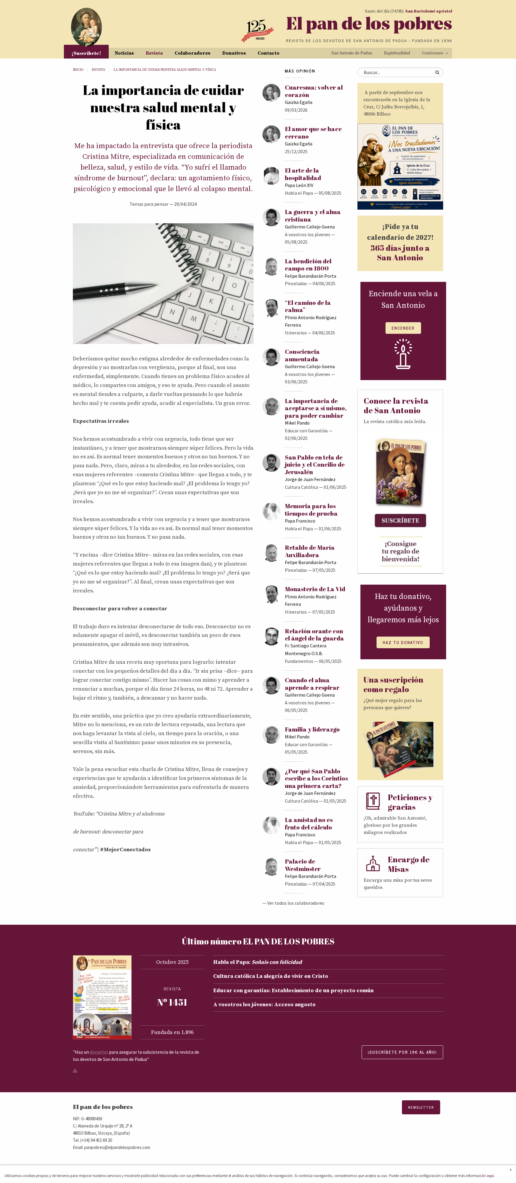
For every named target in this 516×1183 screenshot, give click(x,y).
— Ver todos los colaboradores (293, 903)
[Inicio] (86, 27)
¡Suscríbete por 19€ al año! (402, 1052)
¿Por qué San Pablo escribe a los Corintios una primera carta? (316, 778)
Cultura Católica (301, 487)
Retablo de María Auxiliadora (310, 551)
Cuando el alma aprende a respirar (312, 683)
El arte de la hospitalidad (303, 174)
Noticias (124, 53)
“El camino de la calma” (308, 306)
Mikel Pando (297, 423)
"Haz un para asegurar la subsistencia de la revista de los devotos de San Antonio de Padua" (136, 1055)
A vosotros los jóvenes (307, 234)
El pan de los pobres (369, 25)
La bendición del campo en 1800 (308, 264)
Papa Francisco (300, 521)
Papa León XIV (299, 185)
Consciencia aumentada (302, 355)
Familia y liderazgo (312, 729)
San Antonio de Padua (351, 53)
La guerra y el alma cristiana (313, 215)
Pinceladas (296, 283)
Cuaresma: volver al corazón (314, 91)
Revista (154, 53)
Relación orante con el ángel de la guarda (314, 634)
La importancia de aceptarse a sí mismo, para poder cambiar (316, 408)
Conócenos (432, 53)
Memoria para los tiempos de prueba (311, 509)
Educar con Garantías (306, 431)
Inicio (78, 70)
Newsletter (421, 1107)
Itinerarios (296, 333)
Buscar (437, 72)
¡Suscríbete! (86, 53)
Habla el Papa (299, 193)
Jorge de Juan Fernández (310, 479)
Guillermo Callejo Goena (310, 227)
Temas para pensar (149, 204)
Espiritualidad (397, 53)
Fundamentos (299, 661)
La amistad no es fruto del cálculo (309, 823)
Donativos (234, 53)
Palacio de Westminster (303, 864)
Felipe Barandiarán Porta (310, 276)
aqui (490, 1175)
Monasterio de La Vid (315, 589)
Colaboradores (192, 53)
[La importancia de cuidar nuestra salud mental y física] (163, 283)
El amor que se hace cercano (313, 132)
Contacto (269, 53)
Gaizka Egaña (298, 102)
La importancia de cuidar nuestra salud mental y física (164, 70)
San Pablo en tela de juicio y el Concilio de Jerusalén (315, 464)
